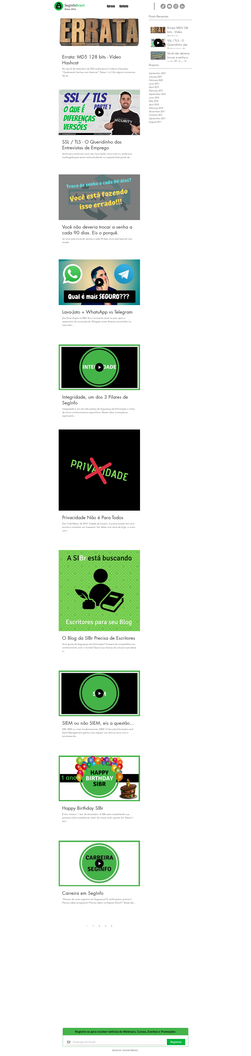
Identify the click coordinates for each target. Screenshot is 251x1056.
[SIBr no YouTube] (169, 6)
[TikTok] (163, 6)
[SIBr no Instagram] (175, 6)
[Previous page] (87, 926)
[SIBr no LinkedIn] (182, 6)
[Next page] (111, 926)
